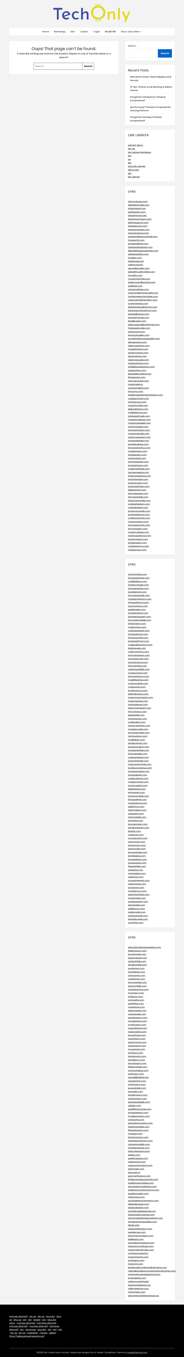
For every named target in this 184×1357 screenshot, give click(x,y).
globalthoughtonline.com (141, 271)
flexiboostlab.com (137, 1066)
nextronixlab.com (137, 817)
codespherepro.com (139, 504)
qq (129, 159)
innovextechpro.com (139, 430)
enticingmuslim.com (139, 335)
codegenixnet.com (138, 507)
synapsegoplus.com (139, 771)
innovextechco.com (138, 676)
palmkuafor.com (136, 211)
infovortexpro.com (138, 528)
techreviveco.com (137, 736)
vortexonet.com (136, 975)
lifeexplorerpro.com (138, 1130)
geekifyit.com (135, 285)
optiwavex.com (136, 887)
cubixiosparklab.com (139, 669)
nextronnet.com (136, 841)
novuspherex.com (137, 1021)
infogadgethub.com (139, 577)
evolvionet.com (136, 968)
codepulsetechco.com (140, 644)
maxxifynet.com (136, 978)
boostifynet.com (137, 1035)
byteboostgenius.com (140, 767)
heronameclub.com (138, 380)
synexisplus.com (136, 971)
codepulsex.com (137, 722)
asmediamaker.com (139, 268)
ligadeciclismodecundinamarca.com (147, 1267)
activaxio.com (135, 1091)
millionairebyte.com (138, 1288)
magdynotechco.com (139, 598)
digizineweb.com (137, 648)
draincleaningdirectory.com (142, 306)
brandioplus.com (137, 855)
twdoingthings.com (138, 363)
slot (25, 1319)
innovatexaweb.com (139, 595)
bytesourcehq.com (138, 637)
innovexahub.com (137, 982)
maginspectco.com (138, 546)
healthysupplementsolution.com (145, 394)
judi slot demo (135, 145)
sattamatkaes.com (138, 289)
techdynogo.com (137, 401)
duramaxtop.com (137, 356)
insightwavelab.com (138, 1126)
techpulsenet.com (138, 704)
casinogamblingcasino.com (142, 299)
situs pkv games (136, 166)
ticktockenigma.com (139, 1151)
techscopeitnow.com (139, 535)
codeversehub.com (138, 757)
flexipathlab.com (137, 866)
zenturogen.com (137, 848)
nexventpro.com (136, 1038)
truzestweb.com (137, 898)
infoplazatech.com (138, 612)
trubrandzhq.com (137, 1031)
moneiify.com (135, 275)
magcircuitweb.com (138, 433)
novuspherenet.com (139, 880)
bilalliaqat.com (136, 1239)
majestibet (32, 1332)
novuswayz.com (136, 1049)
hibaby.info (134, 1225)
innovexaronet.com (138, 658)
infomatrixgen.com (138, 493)
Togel (96, 31)
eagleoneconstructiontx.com (143, 1189)
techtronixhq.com (137, 574)
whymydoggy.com (138, 201)
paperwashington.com (140, 1228)
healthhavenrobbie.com (141, 1183)
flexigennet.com (136, 377)
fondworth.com (136, 240)
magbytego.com (137, 627)
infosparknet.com (137, 799)
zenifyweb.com (136, 1168)
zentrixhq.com (135, 820)
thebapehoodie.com (139, 328)
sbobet (37, 1319)
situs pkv (50, 1316)
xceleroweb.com (137, 912)
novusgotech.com (137, 838)
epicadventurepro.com (140, 1123)
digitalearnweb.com (138, 204)
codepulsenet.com (138, 778)
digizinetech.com (137, 489)
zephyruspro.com (137, 810)
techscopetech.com (139, 725)
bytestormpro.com (138, 1137)
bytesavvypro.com (138, 482)
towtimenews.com (138, 303)
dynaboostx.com (137, 1056)
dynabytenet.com (137, 743)
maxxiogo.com (136, 834)
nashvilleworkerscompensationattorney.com (152, 1270)
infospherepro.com (138, 1112)
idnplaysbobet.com (138, 1207)
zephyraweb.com (137, 1010)
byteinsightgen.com (139, 486)
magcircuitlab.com (138, 683)
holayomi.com (135, 1263)
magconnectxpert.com (140, 697)
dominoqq (30, 1329)
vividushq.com (135, 869)
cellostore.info (135, 264)
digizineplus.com (137, 788)
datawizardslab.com (139, 1102)
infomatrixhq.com (137, 665)
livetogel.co (134, 1172)
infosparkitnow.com (138, 602)
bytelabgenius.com (138, 444)
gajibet (52, 1332)
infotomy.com (135, 391)
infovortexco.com (137, 711)
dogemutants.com (138, 352)
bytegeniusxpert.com (139, 616)
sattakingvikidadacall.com (142, 1211)
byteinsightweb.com (139, 416)
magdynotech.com (138, 781)
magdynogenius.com (139, 419)
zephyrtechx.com (137, 1042)
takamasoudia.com (138, 359)
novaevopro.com (137, 1024)
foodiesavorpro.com (139, 1116)
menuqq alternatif (18, 1316)
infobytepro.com (137, 623)
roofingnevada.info (138, 1253)
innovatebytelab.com (139, 620)
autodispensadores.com (141, 1242)
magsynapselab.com (139, 423)
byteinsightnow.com (139, 514)
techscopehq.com (138, 785)
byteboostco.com (137, 690)
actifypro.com (135, 1052)
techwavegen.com (138, 479)
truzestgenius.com (138, 701)
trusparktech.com (137, 1028)
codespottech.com (138, 398)
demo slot (133, 169)
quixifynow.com (136, 806)
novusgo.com (135, 1133)
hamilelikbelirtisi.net (138, 1077)
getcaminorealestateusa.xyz (143, 1295)
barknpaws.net (136, 261)
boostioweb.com (137, 954)
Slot (72, 31)
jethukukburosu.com (138, 314)
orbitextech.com (137, 1161)
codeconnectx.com (138, 651)
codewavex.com (137, 686)
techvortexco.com (138, 606)
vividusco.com (135, 996)
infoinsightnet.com (138, 634)
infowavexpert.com (138, 461)
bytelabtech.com (137, 591)
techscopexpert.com (139, 437)
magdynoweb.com (138, 729)
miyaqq (43, 1332)
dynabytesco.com (137, 1094)
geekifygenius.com (138, 1158)
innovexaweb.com (137, 852)
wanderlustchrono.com (140, 1140)
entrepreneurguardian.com (142, 1221)
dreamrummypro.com (140, 219)
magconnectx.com (138, 1256)
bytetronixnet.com (138, 539)
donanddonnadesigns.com (142, 1186)
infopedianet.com (137, 774)
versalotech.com (137, 1080)
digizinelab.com (136, 715)
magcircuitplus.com (138, 532)
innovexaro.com (136, 792)
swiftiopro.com (136, 1073)
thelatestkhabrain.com (140, 247)
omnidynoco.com (137, 890)
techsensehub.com (138, 588)
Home (45, 31)
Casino (84, 31)
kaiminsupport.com (138, 222)
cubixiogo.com (135, 876)
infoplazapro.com (137, 454)
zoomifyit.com (135, 922)
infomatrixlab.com (137, 753)
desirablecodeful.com (139, 373)
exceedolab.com (137, 1088)
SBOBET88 (110, 31)
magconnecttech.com (140, 1165)
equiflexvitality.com (138, 1193)
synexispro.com (136, 1260)
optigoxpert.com (137, 1045)
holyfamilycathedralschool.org (144, 1274)
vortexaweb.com (137, 1014)
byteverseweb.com (138, 760)
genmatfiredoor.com (139, 1175)
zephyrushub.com (137, 957)
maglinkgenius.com (138, 679)
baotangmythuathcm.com (142, 310)
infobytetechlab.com (139, 500)
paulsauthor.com (137, 370)
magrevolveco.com (138, 521)
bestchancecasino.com (140, 1235)
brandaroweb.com (138, 919)
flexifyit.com (134, 831)
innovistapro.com (137, 1063)
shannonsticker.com (139, 229)
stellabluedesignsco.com (141, 366)
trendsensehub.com (139, 1147)
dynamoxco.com (137, 845)
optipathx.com (136, 813)
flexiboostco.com (137, 950)
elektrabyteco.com (138, 693)
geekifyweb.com (137, 609)
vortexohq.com (136, 1119)
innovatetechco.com (139, 447)
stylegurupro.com (137, 1098)
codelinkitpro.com (137, 581)
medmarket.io (135, 384)
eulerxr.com (134, 1154)
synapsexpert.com (138, 901)
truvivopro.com (136, 992)
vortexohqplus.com (138, 1070)
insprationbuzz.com (138, 233)
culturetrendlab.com (139, 1144)
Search (132, 45)
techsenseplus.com (138, 472)
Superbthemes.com (137, 1352)
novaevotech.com (138, 672)
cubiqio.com (134, 1105)
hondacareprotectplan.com (143, 296)
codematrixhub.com (139, 468)
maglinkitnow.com (137, 412)
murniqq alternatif (26, 1323)
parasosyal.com (136, 331)
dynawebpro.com (137, 859)
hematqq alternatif (46, 1323)
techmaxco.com (137, 1084)
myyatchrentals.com (139, 278)
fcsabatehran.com (138, 349)
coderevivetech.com (139, 518)
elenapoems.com (137, 342)
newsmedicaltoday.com (141, 1249)
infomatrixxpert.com (139, 655)
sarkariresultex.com (138, 254)
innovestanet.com (138, 824)
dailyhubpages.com (138, 1204)
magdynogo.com (137, 549)
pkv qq (131, 148)
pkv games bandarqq (139, 152)
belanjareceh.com (137, 225)
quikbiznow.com (136, 908)
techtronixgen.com (138, 426)
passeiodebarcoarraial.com (143, 236)
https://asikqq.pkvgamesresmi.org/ (27, 1336)
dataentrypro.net (137, 215)
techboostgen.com (138, 584)
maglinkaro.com (136, 739)
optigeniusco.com (137, 1017)
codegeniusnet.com (139, 630)
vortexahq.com (136, 999)
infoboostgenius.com (139, 475)
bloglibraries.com (137, 320)
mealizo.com (135, 257)
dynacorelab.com (137, 985)
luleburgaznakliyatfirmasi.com (144, 324)
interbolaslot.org (137, 208)
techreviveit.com (137, 458)
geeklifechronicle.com (139, 1109)
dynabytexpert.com (138, 827)
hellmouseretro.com (139, 345)
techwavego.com (137, 718)
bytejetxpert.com (137, 542)
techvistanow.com (138, 662)
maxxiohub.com (136, 1007)
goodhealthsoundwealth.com (144, 338)
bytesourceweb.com (139, 511)
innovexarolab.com (138, 496)
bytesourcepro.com (138, 746)
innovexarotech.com (139, 525)
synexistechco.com (138, 989)
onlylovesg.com (136, 1197)
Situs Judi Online (130, 31)
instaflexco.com (136, 1059)
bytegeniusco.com (138, 465)
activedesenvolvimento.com (143, 1200)
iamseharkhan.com (138, 243)
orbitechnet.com (137, 883)
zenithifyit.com (136, 1003)
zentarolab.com (136, 904)
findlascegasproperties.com (143, 1179)
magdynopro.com (137, 451)
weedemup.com (137, 1232)
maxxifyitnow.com (137, 803)
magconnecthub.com (139, 764)
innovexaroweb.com (139, 732)
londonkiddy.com (137, 1277)
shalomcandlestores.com (141, 282)
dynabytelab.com (137, 964)
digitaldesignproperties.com (143, 250)
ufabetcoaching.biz (138, 1281)
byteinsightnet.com (138, 641)
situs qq (17, 1319)
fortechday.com (136, 1291)
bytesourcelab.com (138, 796)
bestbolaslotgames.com (141, 1214)
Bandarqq (59, 31)
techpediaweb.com (138, 440)
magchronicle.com (138, 405)
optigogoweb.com (138, 915)
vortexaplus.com (137, 873)
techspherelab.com (138, 750)
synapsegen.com (137, 862)
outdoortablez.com (138, 387)
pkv (130, 155)
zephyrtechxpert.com (139, 707)
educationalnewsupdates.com (144, 947)
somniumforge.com (138, 317)
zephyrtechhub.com (139, 894)
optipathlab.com (137, 961)
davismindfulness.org (139, 1285)
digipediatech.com (138, 409)
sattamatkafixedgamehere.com (145, 1218)
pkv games (134, 176)
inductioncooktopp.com (141, 1246)
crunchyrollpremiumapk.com (143, 292)
